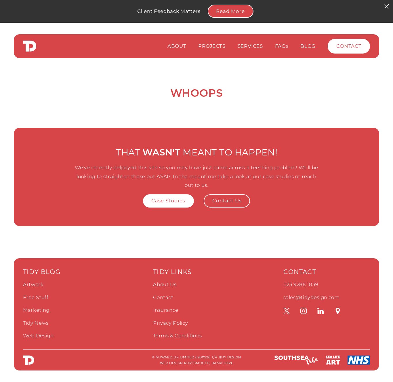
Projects (211, 46)
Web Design (38, 336)
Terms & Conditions (177, 336)
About (176, 46)
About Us (164, 284)
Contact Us (227, 201)
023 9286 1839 (300, 284)
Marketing (36, 310)
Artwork (33, 284)
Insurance (165, 310)
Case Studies (168, 201)
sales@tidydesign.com (311, 297)
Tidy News (36, 323)
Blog (308, 46)
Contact (349, 46)
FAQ (282, 46)
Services (250, 46)
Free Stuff (36, 297)
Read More (230, 11)
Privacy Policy (170, 323)
